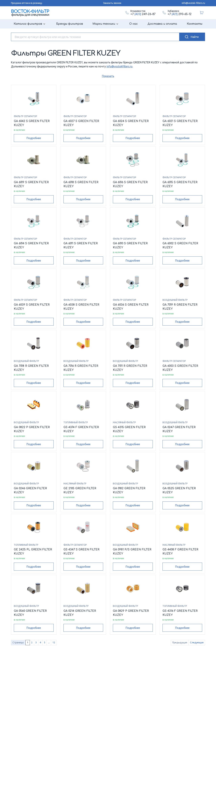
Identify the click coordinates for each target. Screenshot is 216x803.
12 (53, 642)
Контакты (194, 23)
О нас (133, 23)
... (49, 642)
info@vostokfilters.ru (119, 66)
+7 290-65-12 (180, 14)
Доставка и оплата (162, 23)
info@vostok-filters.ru (193, 3)
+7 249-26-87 (142, 14)
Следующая (197, 642)
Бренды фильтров (69, 23)
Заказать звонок (112, 3)
